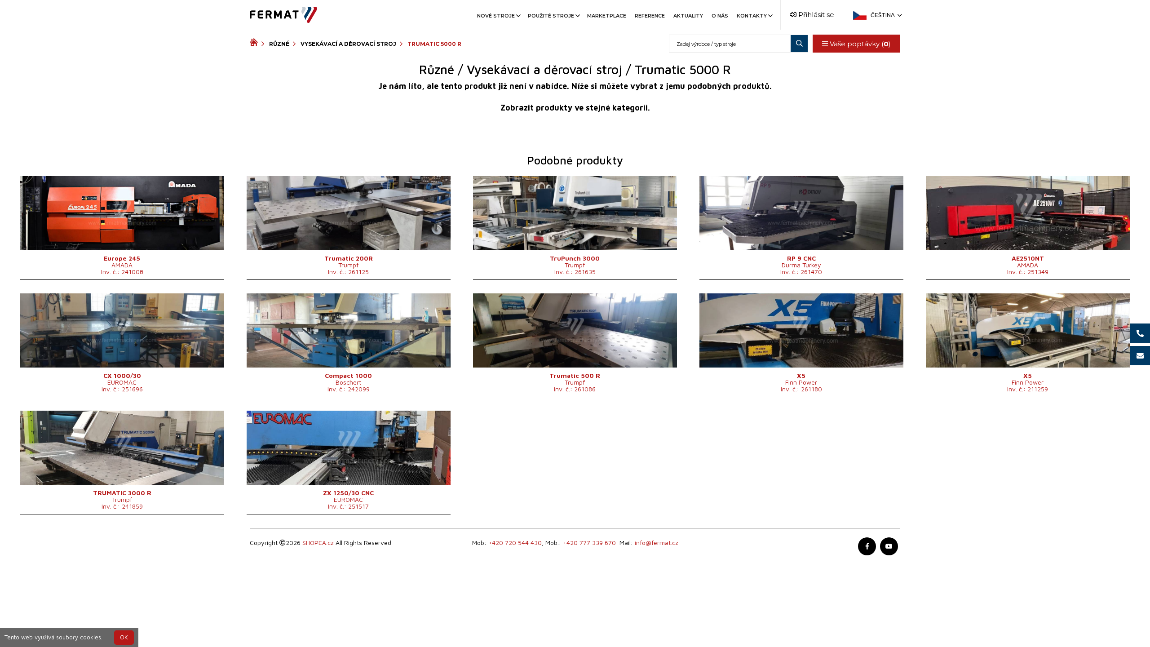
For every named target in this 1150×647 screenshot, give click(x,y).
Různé (279, 43)
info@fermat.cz (656, 542)
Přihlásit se (815, 14)
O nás (720, 16)
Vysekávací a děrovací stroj (348, 43)
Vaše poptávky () (859, 44)
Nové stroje (496, 16)
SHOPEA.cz (318, 542)
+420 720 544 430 (515, 542)
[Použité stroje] (255, 44)
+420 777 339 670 (589, 542)
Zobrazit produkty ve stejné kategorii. (575, 107)
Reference (650, 16)
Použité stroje (551, 16)
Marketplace (606, 16)
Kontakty (752, 16)
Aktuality (688, 16)
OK (124, 637)
